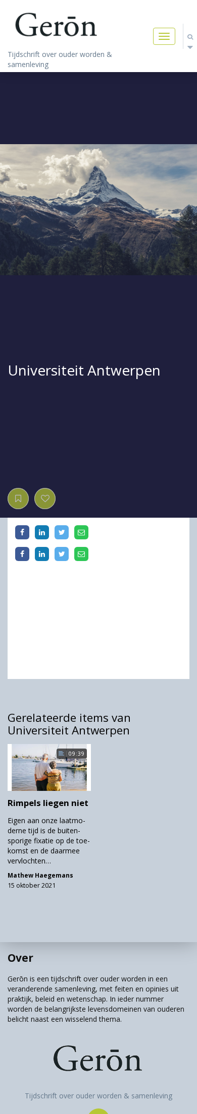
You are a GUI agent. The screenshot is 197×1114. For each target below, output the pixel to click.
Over (20, 958)
